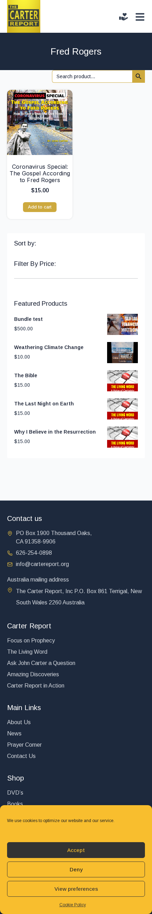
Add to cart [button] (40, 207)
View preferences (76, 889)
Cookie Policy (72, 904)
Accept (76, 850)
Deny (76, 869)
